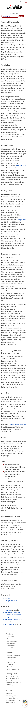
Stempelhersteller (11, 601)
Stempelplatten (11, 648)
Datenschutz (10, 664)
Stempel (7, 598)
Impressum (10, 662)
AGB (15, 662)
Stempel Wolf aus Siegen (17, 425)
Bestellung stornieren (13, 669)
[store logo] (14, 8)
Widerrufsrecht (11, 667)
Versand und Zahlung (13, 660)
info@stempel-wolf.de (14, 700)
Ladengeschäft (11, 674)
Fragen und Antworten (13, 655)
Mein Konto (5, 1)
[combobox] (10, 16)
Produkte (9, 634)
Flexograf (8, 610)
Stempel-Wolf (21, 165)
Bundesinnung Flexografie (14, 619)
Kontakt (9, 690)
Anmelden (12, 1)
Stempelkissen (11, 643)
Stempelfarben (11, 645)
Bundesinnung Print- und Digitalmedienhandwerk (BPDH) (13, 615)
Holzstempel (10, 636)
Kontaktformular (10, 702)
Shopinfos (9, 653)
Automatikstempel (12, 641)
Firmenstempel (11, 639)
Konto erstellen (19, 1)
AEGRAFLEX (9, 624)
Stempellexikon (11, 657)
